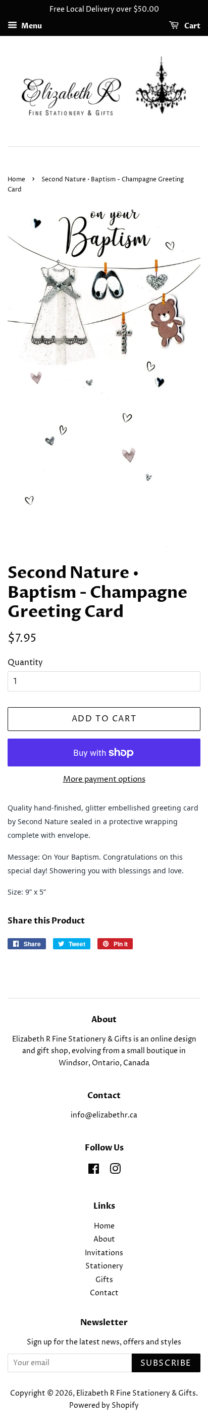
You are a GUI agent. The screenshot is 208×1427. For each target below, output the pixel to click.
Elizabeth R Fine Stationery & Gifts (136, 1393)
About (104, 1239)
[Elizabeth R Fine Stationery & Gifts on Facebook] (93, 1171)
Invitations (104, 1253)
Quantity (25, 662)
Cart (191, 26)
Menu (31, 26)
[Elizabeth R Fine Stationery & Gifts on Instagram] (115, 1171)
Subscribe (166, 1363)
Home (16, 179)
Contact (104, 1293)
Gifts (104, 1280)
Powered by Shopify (104, 1405)
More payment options (104, 779)
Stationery (104, 1266)
